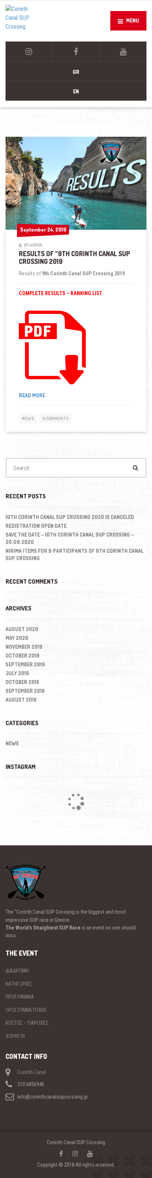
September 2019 (25, 664)
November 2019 (24, 647)
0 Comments (55, 418)
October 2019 (22, 655)
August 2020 (22, 629)
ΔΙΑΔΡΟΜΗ (17, 971)
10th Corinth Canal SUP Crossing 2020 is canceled (70, 517)
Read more (43, 395)
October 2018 (22, 682)
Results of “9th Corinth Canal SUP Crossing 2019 (74, 257)
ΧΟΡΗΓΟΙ (15, 1036)
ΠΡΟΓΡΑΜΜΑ (20, 997)
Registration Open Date (36, 526)
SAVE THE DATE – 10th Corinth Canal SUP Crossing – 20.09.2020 (70, 538)
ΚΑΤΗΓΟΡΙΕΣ (19, 984)
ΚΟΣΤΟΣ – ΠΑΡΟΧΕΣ (27, 1023)
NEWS (28, 418)
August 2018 (21, 700)
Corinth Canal (31, 1072)
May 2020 (17, 638)
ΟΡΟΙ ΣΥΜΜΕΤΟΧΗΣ (26, 1010)
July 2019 (17, 673)
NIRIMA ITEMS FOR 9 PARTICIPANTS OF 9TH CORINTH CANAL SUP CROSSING (75, 554)
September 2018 (25, 691)
